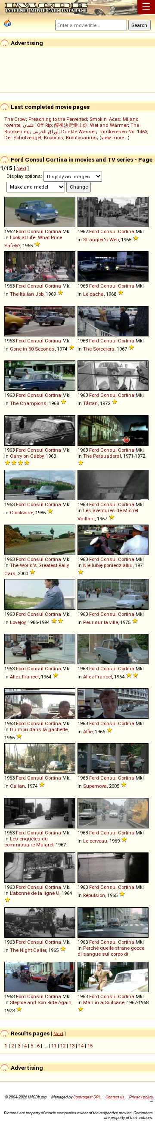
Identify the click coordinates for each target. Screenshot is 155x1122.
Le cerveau (95, 841)
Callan (17, 786)
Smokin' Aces (105, 119)
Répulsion (94, 895)
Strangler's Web (101, 240)
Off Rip (44, 125)
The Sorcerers (99, 349)
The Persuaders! (102, 456)
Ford (21, 231)
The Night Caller (28, 950)
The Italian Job (26, 294)
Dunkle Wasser (78, 132)
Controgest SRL (87, 1097)
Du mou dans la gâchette (39, 729)
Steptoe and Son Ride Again (40, 1002)
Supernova (95, 786)
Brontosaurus (81, 138)
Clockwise (21, 513)
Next (21, 168)
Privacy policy (141, 1097)
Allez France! (24, 677)
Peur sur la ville (100, 622)
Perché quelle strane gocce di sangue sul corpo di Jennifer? (111, 955)
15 (90, 1046)
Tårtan (90, 403)
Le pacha (93, 294)
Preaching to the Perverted (57, 119)
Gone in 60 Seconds (32, 349)
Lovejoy (17, 622)
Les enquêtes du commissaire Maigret (28, 842)
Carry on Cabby (26, 456)
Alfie (88, 732)
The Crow (15, 119)
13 (71, 1046)
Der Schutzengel (22, 138)
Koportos (53, 138)
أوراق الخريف (45, 132)
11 (53, 1046)
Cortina (53, 231)
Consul (35, 231)
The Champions (28, 403)
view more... (114, 138)
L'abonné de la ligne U (34, 893)
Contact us (114, 1097)
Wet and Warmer (109, 125)
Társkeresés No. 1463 (123, 132)
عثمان (28, 125)
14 (81, 1046)
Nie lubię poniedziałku (108, 565)
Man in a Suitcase (103, 1002)
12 (62, 1046)
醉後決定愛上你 (70, 125)
